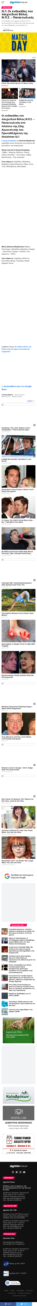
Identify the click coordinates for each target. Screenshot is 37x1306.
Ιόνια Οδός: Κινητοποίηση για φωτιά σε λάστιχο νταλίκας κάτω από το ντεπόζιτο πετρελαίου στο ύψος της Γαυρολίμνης (22, 987)
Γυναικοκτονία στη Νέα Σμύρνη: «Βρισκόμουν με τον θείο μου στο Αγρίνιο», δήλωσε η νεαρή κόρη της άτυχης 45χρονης (22, 978)
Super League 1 (20, 394)
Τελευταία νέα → (18, 925)
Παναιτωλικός (11, 122)
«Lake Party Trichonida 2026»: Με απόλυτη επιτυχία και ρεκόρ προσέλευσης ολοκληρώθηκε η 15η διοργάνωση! (21, 950)
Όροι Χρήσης (12, 1293)
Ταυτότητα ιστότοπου (19, 1296)
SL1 (17, 136)
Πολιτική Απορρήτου (24, 1293)
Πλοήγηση (29, 1290)
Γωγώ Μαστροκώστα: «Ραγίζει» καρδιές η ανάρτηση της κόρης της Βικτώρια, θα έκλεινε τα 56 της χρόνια (21, 932)
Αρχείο (12, 1290)
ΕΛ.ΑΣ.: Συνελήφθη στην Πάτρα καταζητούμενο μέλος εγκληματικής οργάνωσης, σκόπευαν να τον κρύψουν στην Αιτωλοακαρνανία (21, 968)
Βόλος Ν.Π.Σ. (25, 119)
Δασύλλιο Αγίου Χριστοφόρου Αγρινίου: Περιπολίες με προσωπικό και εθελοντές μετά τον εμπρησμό (22, 959)
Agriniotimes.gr (8, 30)
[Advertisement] (19, 239)
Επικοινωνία (20, 1290)
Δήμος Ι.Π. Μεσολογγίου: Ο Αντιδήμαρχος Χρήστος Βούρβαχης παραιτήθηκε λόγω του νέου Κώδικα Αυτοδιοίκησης (21, 941)
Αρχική (6, 1290)
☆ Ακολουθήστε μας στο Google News (16, 388)
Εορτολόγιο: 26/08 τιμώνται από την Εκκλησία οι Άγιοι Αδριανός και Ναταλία (22, 1003)
